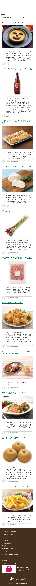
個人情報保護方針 (7, 543)
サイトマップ (6, 551)
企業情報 (4, 560)
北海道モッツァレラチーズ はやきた (17, 166)
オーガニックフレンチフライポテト (16, 486)
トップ (3, 14)
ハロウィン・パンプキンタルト (14, 22)
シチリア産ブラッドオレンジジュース (17, 69)
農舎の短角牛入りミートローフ (14, 393)
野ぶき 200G (7, 211)
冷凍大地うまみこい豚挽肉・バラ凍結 (17, 258)
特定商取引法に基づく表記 (9, 548)
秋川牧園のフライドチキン (12, 303)
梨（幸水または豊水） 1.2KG (14, 438)
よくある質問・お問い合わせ (10, 531)
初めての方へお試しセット (9, 534)
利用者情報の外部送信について (10, 554)
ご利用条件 (5, 540)
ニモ (7, 64)
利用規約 (4, 546)
